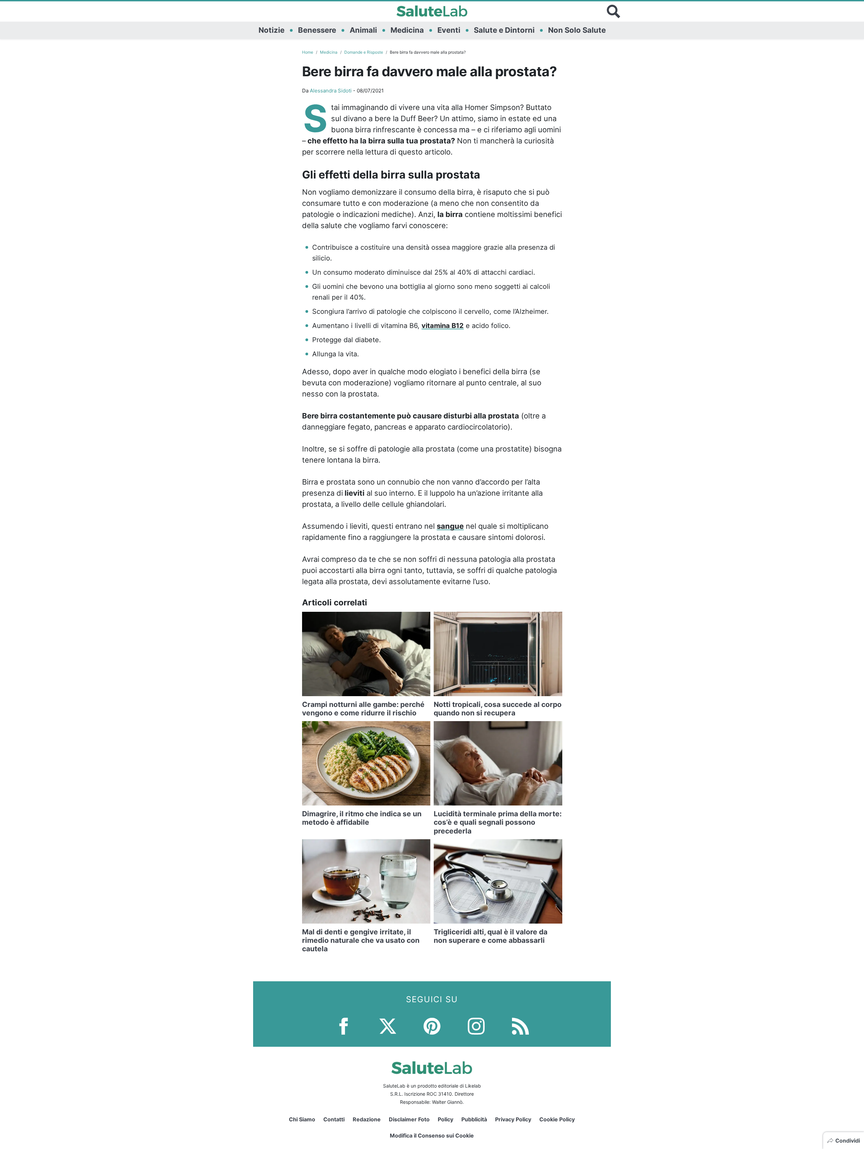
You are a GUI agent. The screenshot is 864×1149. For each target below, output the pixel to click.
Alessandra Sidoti (331, 90)
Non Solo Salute (577, 30)
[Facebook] (343, 1026)
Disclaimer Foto (409, 1119)
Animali (363, 30)
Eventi (448, 30)
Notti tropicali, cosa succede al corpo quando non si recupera (498, 708)
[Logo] (432, 11)
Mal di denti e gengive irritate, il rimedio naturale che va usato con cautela (361, 940)
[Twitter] (387, 1026)
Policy (445, 1119)
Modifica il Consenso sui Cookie (432, 1135)
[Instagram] (476, 1026)
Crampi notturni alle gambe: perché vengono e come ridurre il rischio (363, 708)
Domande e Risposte (363, 52)
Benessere (317, 30)
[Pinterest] (432, 1026)
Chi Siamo (302, 1119)
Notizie (272, 30)
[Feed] (520, 1026)
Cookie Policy (557, 1119)
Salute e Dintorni (504, 30)
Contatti (334, 1119)
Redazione (367, 1119)
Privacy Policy (513, 1119)
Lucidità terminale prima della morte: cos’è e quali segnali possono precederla (498, 822)
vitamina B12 (443, 326)
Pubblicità (474, 1119)
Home (307, 52)
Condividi (847, 1140)
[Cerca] (613, 11)
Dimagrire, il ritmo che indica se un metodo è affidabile (362, 818)
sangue (450, 526)
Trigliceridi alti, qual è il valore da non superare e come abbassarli (490, 936)
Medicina (407, 30)
